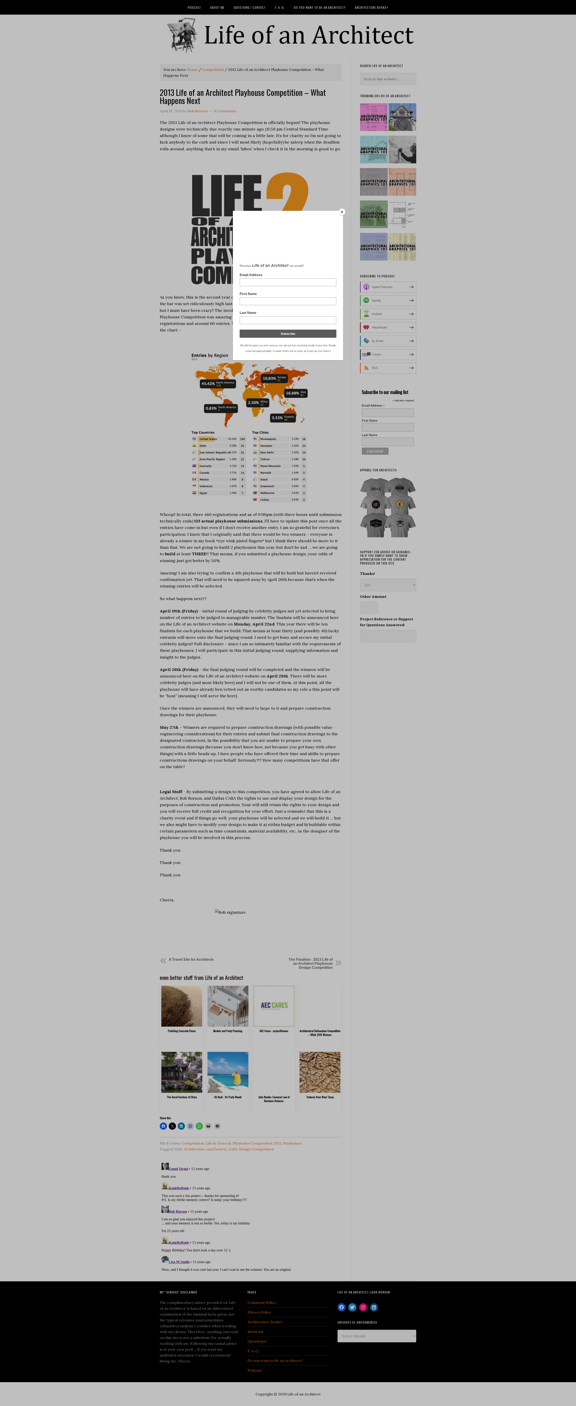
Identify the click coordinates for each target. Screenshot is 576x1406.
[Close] (342, 212)
